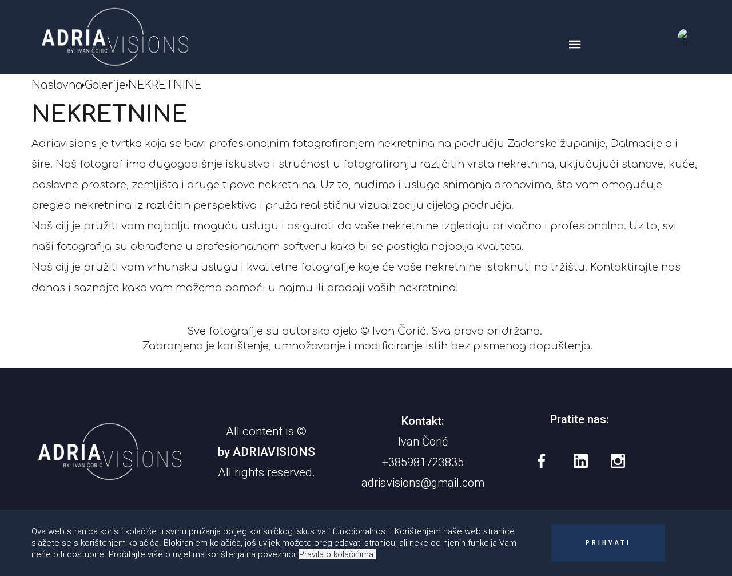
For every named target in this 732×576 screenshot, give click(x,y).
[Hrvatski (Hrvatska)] (686, 37)
